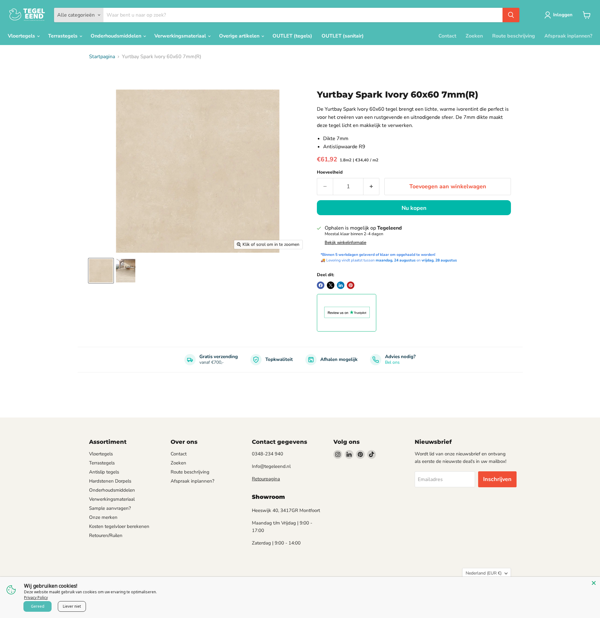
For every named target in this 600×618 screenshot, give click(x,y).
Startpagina (102, 56)
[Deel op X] (330, 285)
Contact (447, 36)
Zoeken (474, 36)
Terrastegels (63, 36)
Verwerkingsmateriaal (180, 36)
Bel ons (392, 362)
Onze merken (103, 517)
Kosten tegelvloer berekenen (119, 526)
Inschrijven (497, 479)
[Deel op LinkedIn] (340, 285)
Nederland (484, 573)
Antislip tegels (104, 472)
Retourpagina (266, 479)
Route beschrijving (513, 36)
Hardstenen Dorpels (110, 481)
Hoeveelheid (329, 172)
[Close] (594, 583)
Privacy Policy (36, 597)
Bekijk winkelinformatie (345, 243)
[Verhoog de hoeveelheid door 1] (371, 186)
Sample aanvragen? (110, 508)
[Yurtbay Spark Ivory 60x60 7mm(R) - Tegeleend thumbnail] (100, 270)
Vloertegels (22, 36)
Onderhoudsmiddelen (116, 36)
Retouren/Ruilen (105, 535)
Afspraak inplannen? (568, 36)
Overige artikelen (240, 36)
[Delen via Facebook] (320, 285)
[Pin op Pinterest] (350, 285)
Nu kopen (414, 208)
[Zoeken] (510, 15)
